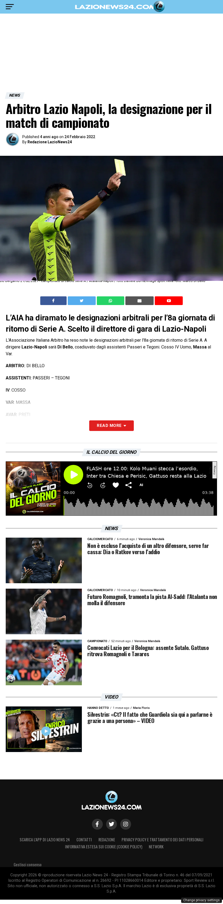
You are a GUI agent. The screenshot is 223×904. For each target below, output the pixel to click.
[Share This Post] (111, 300)
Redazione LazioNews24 (49, 142)
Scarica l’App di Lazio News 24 (45, 839)
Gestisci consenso (28, 864)
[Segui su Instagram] (125, 824)
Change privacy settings (201, 900)
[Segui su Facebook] (97, 824)
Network (156, 846)
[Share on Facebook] (54, 300)
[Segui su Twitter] (111, 824)
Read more (109, 425)
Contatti (84, 839)
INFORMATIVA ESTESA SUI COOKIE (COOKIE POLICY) (103, 846)
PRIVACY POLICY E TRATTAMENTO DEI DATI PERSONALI (162, 839)
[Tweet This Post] (82, 300)
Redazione (106, 839)
